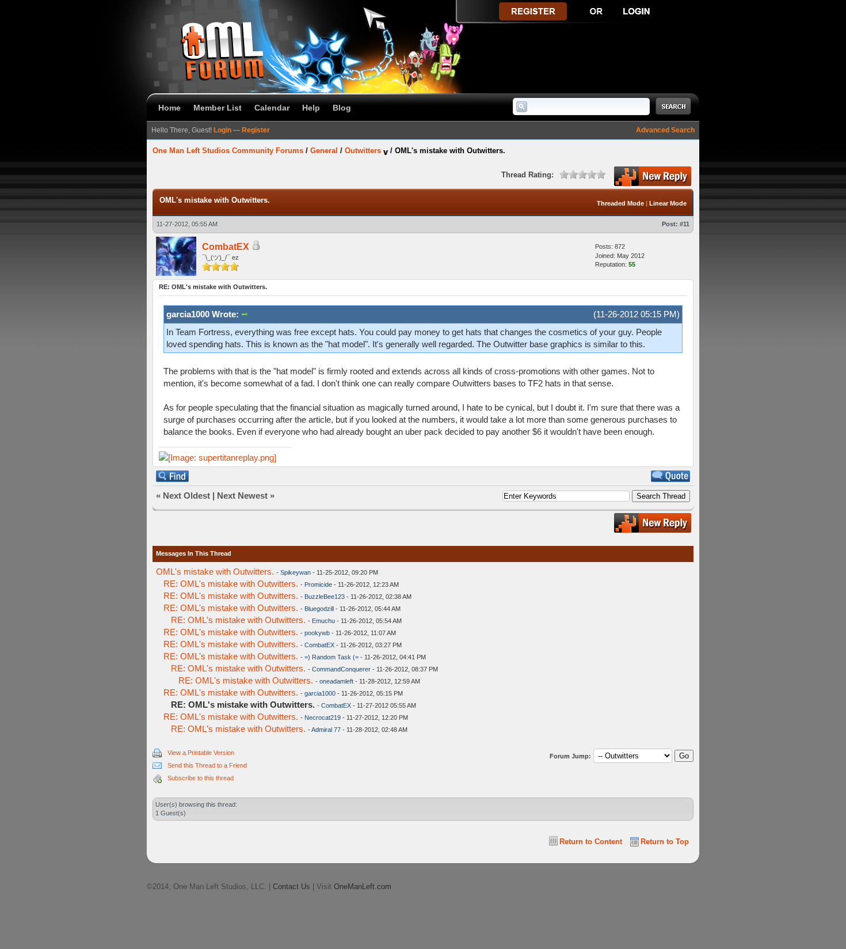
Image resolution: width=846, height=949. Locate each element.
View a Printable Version (200, 752)
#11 (684, 224)
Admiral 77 (326, 729)
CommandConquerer (341, 669)
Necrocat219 (322, 717)
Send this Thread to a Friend (207, 765)
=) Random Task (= (331, 657)
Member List (217, 107)
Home (169, 107)
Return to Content (590, 841)
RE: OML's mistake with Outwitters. (230, 584)
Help (311, 107)
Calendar (271, 107)
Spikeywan (295, 572)
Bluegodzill (319, 608)
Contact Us (291, 886)
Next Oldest (186, 495)
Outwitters (363, 150)
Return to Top (665, 841)
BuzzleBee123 (324, 596)
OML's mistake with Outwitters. (215, 571)
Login (222, 130)
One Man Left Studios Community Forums (228, 150)
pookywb (317, 632)
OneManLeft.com (362, 886)
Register (256, 130)
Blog (342, 107)
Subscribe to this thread (200, 778)
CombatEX (225, 247)
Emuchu (323, 620)
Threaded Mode (620, 203)
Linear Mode (668, 203)
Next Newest (242, 495)
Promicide (318, 584)
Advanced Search (665, 130)
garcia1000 (320, 693)
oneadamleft (336, 681)
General (324, 150)
